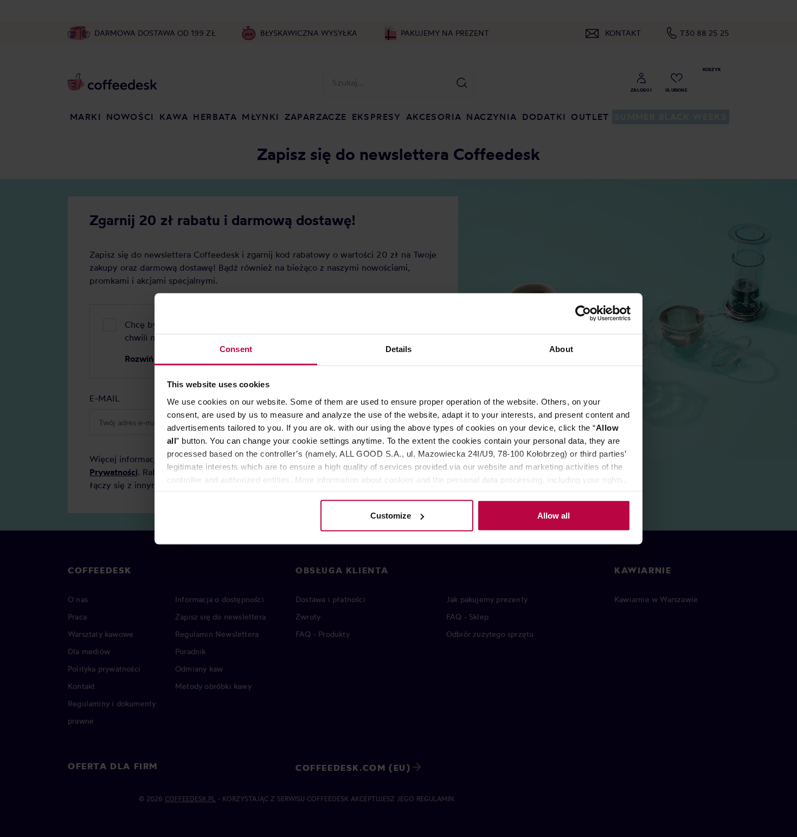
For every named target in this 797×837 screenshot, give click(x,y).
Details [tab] (398, 348)
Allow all (553, 515)
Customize (390, 515)
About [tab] (561, 348)
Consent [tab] (236, 348)
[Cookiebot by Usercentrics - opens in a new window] (583, 313)
